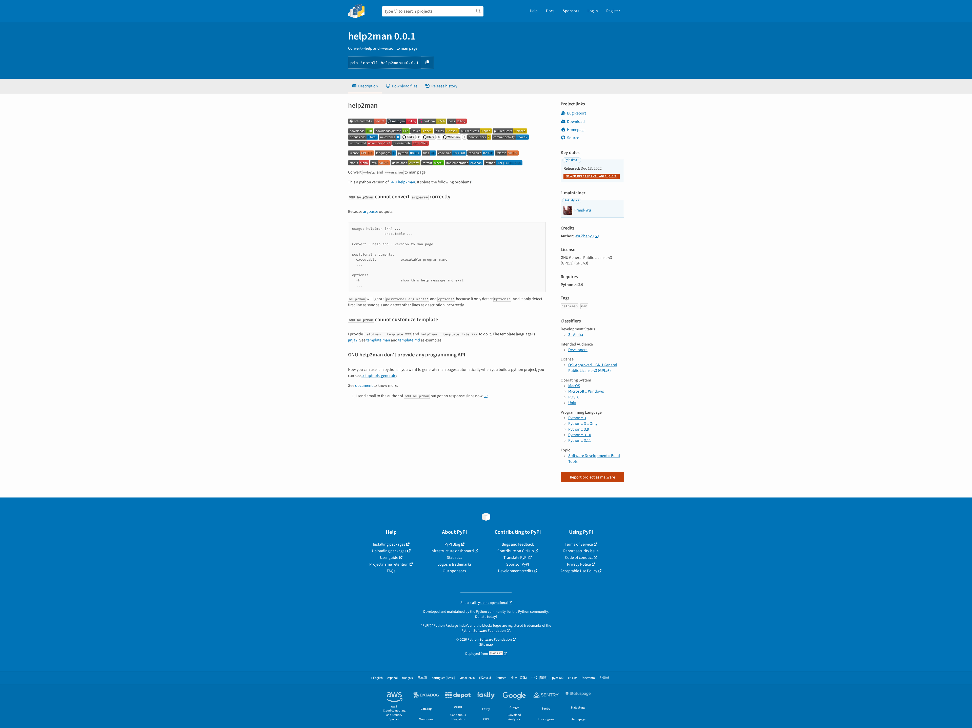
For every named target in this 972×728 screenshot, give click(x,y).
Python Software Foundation (483, 630)
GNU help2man (402, 182)
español (392, 678)
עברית (572, 678)
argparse (370, 211)
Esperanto (588, 678)
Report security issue (581, 551)
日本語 (422, 678)
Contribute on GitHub (515, 551)
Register (613, 11)
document (364, 385)
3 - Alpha (575, 334)
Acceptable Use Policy (578, 571)
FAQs (391, 571)
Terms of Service (579, 544)
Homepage (576, 129)
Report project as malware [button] (592, 477)
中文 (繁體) (540, 678)
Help (534, 11)
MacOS (574, 386)
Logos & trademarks (454, 564)
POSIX (573, 397)
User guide (389, 557)
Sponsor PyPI (517, 564)
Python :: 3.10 (579, 435)
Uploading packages (389, 551)
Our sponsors (454, 571)
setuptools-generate (378, 375)
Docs (550, 11)
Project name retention (389, 564)
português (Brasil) (443, 678)
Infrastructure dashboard (452, 551)
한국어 (604, 678)
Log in (593, 11)
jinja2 (352, 340)
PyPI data (570, 160)
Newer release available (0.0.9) (591, 176)
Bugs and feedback (518, 544)
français (407, 678)
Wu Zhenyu (584, 236)
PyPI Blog (452, 544)
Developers (578, 350)
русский (557, 678)
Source (573, 138)
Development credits (515, 571)
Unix (572, 403)
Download (576, 121)
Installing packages (389, 544)
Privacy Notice (579, 564)
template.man (378, 340)
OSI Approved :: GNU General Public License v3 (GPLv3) (592, 367)
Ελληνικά (485, 678)
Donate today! (486, 616)
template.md (409, 340)
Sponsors (571, 11)
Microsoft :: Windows (586, 391)
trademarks (532, 625)
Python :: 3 (577, 418)
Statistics (454, 557)
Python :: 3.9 (578, 429)
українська (467, 678)
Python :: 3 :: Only (582, 423)
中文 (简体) (519, 678)
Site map (486, 644)
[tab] (365, 86)
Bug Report (576, 113)
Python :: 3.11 (579, 440)
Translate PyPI (515, 557)
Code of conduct (579, 557)
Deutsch (501, 678)
